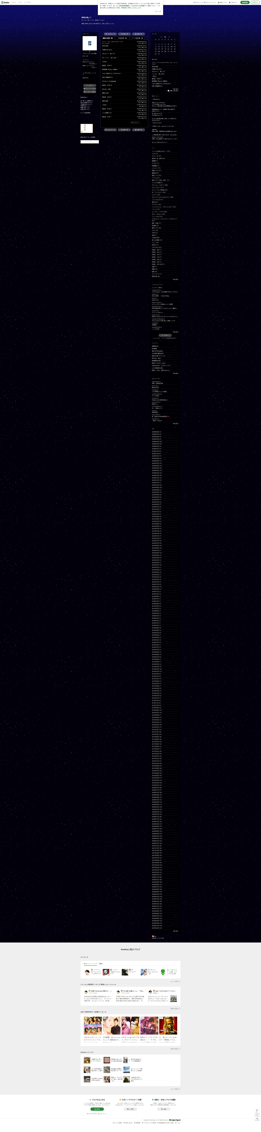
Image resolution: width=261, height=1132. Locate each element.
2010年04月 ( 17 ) (157, 778)
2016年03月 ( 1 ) (156, 616)
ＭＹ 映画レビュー (157, 408)
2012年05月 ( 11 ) (157, 717)
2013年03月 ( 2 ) (156, 693)
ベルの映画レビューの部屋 (159, 391)
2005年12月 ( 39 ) (157, 904)
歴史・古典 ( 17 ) (156, 223)
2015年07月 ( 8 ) (156, 632)
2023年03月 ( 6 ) (156, 531)
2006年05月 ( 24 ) (157, 891)
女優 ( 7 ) (154, 266)
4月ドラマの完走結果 (110, 81)
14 (171, 47)
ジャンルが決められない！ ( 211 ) (161, 151)
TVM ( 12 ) (155, 233)
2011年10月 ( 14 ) (157, 734)
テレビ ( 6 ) (155, 230)
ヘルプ (178, 1123)
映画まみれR (155, 387)
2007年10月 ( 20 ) (157, 850)
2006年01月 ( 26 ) (157, 901)
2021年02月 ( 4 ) (156, 577)
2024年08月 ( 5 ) (156, 490)
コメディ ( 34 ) (156, 194)
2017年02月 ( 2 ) (156, 606)
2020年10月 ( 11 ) (157, 587)
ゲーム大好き (155, 395)
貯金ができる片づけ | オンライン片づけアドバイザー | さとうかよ (165, 316)
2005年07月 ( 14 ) (157, 916)
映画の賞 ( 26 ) (156, 276)
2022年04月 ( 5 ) (156, 557)
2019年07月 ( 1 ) (156, 599)
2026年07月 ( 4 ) (156, 434)
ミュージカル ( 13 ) (157, 216)
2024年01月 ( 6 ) (156, 507)
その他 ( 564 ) (156, 237)
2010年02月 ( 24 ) (157, 783)
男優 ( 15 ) (154, 269)
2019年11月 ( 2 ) (156, 591)
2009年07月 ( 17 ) (157, 800)
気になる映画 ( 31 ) (157, 240)
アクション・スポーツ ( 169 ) (160, 185)
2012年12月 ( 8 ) (156, 700)
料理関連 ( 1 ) (155, 166)
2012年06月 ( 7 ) (156, 715)
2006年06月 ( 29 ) (157, 889)
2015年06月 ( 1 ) (156, 635)
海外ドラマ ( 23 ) (156, 228)
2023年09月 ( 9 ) (156, 516)
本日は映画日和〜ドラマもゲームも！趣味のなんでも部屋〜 (165, 308)
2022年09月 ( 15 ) (157, 545)
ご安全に (104, 61)
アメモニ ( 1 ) (155, 163)
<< (161, 37)
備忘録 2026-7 (106, 116)
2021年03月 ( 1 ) (156, 574)
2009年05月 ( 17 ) (157, 804)
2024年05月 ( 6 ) (156, 497)
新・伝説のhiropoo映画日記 (161, 416)
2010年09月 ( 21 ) (157, 766)
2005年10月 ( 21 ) (157, 908)
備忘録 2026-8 (106, 109)
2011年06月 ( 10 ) (157, 744)
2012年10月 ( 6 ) (156, 705)
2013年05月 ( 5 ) (156, 688)
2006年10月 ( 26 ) (157, 879)
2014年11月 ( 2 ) (156, 647)
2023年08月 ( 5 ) (156, 519)
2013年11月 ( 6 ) (156, 676)
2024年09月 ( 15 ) (157, 487)
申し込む (163, 1109)
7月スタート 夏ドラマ (108, 53)
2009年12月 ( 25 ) (157, 787)
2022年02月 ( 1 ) (156, 562)
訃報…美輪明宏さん (107, 77)
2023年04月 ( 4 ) (157, 528)
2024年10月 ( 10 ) (157, 485)
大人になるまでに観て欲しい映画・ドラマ (163, 320)
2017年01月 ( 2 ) (156, 608)
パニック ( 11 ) (156, 209)
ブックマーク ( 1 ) (157, 274)
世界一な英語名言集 (157, 383)
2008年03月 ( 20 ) (157, 838)
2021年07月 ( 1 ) (156, 567)
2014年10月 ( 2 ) (156, 649)
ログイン (255, 2)
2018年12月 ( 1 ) (156, 601)
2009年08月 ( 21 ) (157, 797)
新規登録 (245, 2)
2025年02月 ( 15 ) (157, 475)
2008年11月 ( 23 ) (157, 819)
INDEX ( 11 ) (155, 245)
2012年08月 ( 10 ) (157, 710)
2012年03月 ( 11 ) (157, 722)
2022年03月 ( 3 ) (156, 560)
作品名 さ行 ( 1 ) (157, 254)
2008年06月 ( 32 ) (157, 831)
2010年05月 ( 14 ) (157, 775)
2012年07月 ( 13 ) (157, 712)
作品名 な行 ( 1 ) (157, 262)
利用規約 (137, 1123)
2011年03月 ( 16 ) (157, 751)
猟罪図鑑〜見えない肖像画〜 (110, 69)
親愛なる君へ (105, 93)
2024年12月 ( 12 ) (157, 480)
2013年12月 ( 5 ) (156, 674)
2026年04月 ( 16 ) (157, 441)
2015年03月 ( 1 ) (156, 637)
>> (169, 37)
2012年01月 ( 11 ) (157, 727)
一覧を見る (175, 89)
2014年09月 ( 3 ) (156, 652)
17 (159, 49)
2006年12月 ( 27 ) (157, 874)
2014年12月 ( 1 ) (156, 645)
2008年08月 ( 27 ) (157, 826)
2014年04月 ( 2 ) (156, 664)
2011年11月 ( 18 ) (156, 732)
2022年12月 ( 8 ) (156, 538)
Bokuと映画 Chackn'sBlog (160, 296)
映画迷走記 (155, 412)
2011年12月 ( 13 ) (157, 729)
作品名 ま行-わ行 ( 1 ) (158, 264)
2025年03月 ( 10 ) (157, 473)
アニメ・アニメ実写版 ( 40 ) (160, 190)
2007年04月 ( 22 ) (157, 865)
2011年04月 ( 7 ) (156, 749)
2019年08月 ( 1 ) (156, 596)
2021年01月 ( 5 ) (156, 579)
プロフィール (86, 53)
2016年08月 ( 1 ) (156, 611)
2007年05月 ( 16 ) (157, 862)
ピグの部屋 (93, 53)
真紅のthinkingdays (157, 351)
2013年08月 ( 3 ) (156, 681)
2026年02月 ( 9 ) (156, 446)
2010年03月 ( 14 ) (157, 780)
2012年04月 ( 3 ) (156, 720)
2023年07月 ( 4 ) (156, 521)
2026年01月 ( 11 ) (157, 448)
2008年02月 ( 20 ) (157, 841)
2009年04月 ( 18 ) (157, 807)
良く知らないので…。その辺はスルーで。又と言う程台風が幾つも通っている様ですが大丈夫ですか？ (164, 117)
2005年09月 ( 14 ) (157, 911)
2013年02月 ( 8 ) (156, 695)
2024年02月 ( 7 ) (156, 504)
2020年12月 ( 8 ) (156, 582)
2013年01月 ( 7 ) (156, 698)
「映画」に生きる (157, 420)
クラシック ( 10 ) (156, 156)
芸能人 (101, 963)
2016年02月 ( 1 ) (156, 618)
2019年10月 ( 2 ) (156, 594)
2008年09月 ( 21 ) (157, 824)
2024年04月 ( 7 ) (156, 499)
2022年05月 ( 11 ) (157, 555)
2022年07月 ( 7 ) (156, 550)
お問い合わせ (128, 1123)
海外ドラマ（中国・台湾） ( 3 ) (160, 180)
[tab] (90, 964)
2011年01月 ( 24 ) (157, 756)
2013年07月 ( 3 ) (156, 683)
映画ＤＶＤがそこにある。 (159, 363)
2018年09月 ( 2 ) (156, 603)
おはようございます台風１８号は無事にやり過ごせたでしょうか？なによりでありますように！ (165, 139)
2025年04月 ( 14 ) (157, 470)
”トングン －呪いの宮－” (111, 57)
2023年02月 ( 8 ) (156, 533)
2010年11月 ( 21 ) (157, 761)
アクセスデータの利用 (150, 1123)
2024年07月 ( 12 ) (157, 492)
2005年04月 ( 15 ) (157, 923)
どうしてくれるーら (157, 312)
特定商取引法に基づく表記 (166, 1123)
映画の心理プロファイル (158, 356)
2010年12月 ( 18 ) (157, 758)
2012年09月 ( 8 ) (156, 707)
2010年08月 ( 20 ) (157, 768)
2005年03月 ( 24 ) (157, 925)
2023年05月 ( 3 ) (156, 526)
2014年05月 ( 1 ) (156, 661)
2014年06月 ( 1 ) (156, 659)
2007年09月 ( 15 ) (157, 853)
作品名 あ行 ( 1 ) (157, 250)
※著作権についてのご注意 (158, 938)
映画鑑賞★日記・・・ (158, 360)
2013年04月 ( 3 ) (156, 691)
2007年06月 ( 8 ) (156, 860)
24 (159, 51)
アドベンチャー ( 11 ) (157, 187)
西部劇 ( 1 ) (155, 161)
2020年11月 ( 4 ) (156, 584)
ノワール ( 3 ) (155, 178)
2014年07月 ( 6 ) (156, 657)
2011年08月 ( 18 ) (157, 739)
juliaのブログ (155, 300)
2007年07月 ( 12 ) (157, 858)
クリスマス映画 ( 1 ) (157, 182)
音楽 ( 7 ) (154, 235)
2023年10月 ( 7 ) (156, 514)
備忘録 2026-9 (106, 97)
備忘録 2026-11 (107, 65)
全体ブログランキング (88, 62)
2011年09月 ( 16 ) (157, 737)
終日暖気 (154, 348)
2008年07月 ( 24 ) (157, 828)
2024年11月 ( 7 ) (156, 482)
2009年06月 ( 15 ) (157, 802)
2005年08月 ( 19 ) (157, 913)
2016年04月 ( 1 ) (156, 613)
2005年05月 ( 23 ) (157, 920)
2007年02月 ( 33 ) (157, 870)
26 (165, 51)
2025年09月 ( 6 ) (156, 458)
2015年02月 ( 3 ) (156, 640)
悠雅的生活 (155, 346)
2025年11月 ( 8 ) (156, 453)
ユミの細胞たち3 (107, 113)
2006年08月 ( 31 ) (157, 884)
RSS (155, 936)
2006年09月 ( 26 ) (157, 882)
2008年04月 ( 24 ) (157, 836)
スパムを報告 (118, 1123)
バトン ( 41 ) (155, 242)
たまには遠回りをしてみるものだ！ (112, 73)
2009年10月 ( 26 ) (157, 792)
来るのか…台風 (106, 89)
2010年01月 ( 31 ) (157, 785)
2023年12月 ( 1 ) (156, 509)
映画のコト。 (155, 404)
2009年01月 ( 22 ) (157, 814)
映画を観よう (86, 17)
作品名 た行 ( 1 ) (157, 257)
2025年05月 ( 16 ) (157, 468)
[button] (257, 1119)
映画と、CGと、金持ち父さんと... (161, 370)
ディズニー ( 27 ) (156, 204)
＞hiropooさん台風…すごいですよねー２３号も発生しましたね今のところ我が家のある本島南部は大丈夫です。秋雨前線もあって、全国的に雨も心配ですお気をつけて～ (165, 105)
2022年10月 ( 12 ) (157, 543)
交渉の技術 (105, 46)
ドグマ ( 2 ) (155, 153)
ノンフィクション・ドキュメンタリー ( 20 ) (164, 207)
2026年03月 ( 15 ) (157, 444)
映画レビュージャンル (88, 65)
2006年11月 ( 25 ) (157, 877)
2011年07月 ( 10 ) (157, 741)
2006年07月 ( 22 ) (157, 887)
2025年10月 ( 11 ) (157, 456)
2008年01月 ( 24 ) (157, 843)
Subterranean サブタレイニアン (161, 365)
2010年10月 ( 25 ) (157, 763)
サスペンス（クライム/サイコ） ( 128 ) (162, 197)
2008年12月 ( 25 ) (157, 816)
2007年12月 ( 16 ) (157, 845)
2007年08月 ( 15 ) (157, 855)
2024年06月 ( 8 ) (156, 494)
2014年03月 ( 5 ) (156, 666)
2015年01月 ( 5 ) (156, 642)
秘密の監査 (105, 101)
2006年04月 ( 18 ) (157, 894)
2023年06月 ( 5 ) (156, 524)
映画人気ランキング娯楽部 (88, 137)
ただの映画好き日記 (157, 368)
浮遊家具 (154, 325)
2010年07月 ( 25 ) (157, 770)
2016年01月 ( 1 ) (156, 620)
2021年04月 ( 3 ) (156, 572)
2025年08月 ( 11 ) (157, 461)
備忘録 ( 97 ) (155, 173)
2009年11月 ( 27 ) (157, 790)
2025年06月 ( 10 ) (157, 465)
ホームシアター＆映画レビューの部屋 (162, 304)
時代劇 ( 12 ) (155, 225)
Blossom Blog (156, 358)
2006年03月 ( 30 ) (157, 896)
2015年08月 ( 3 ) (156, 630)
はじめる (97, 1109)
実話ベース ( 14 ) (156, 175)
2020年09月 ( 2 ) (156, 589)
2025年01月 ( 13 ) (157, 478)
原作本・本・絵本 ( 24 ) (158, 158)
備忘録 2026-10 (107, 85)
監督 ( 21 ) (154, 271)
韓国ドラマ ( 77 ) (156, 170)
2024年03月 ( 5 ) (156, 502)
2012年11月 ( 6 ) (156, 703)
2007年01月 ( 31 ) (157, 872)
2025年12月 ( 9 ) (156, 451)
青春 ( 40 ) (155, 202)
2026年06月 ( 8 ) (156, 436)
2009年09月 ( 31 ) (157, 795)
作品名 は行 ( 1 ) (157, 259)
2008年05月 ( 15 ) (157, 833)
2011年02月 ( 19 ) (157, 753)
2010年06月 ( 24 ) (157, 773)
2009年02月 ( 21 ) (157, 812)
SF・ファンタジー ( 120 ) (159, 192)
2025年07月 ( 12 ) (157, 463)
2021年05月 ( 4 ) (156, 570)
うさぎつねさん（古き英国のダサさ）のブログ (165, 292)
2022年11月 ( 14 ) (157, 540)
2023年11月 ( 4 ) (156, 511)
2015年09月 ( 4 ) (156, 628)
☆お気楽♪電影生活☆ (158, 353)
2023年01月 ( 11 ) (157, 536)
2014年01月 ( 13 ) (157, 671)
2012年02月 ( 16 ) (157, 724)
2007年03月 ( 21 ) (157, 867)
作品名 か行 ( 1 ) (157, 252)
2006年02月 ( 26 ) (157, 899)
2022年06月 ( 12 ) (157, 553)
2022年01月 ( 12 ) (157, 565)
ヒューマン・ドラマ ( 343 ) (159, 211)
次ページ (135, 122)
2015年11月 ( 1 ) (156, 623)
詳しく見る (130, 1109)
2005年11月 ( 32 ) (157, 906)
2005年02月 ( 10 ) (157, 928)
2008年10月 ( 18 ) (157, 821)
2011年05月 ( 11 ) (157, 746)
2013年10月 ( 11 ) (157, 678)
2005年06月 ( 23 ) (157, 918)
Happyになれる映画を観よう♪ (160, 400)
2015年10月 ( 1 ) (156, 625)
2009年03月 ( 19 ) (157, 809)
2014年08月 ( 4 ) (156, 654)
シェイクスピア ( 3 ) (157, 199)
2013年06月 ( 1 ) (156, 686)
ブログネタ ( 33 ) (156, 247)
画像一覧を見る (174, 90)
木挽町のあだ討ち (107, 49)
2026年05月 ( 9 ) (156, 439)
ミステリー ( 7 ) (156, 168)
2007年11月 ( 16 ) (157, 848)
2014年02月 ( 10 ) (157, 669)
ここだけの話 (155, 329)
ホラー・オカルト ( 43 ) (158, 214)
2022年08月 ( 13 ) (157, 548)
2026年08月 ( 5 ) (156, 432)
